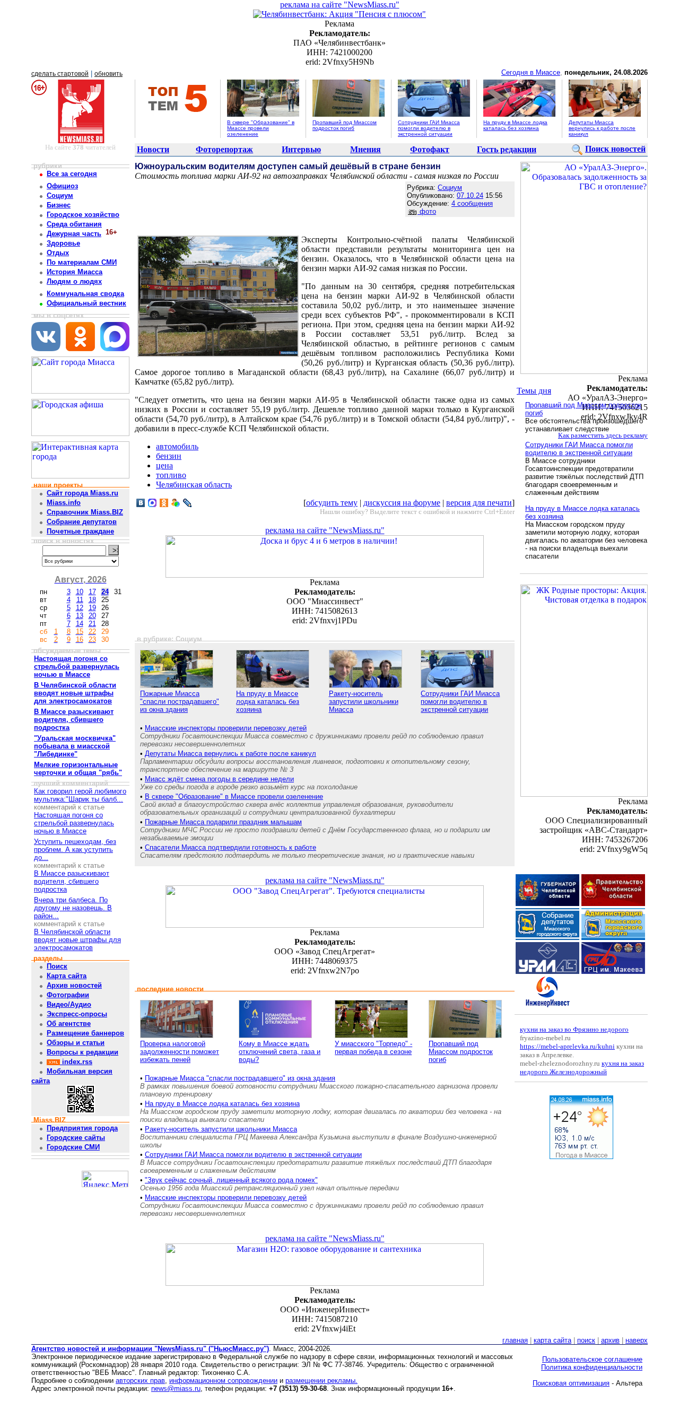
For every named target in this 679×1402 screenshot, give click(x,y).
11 (79, 600)
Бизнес (59, 205)
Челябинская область (194, 484)
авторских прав (140, 1380)
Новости (153, 149)
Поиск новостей (615, 148)
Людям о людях (74, 281)
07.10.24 (470, 195)
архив (610, 1340)
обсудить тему (332, 502)
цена (164, 465)
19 (92, 608)
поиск (586, 1340)
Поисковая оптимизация (571, 1383)
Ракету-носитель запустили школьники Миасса (363, 701)
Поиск (57, 966)
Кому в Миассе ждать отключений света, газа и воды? (279, 1052)
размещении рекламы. (321, 1380)
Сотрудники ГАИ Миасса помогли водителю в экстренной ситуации (429, 128)
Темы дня (534, 390)
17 (92, 592)
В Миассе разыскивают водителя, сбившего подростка (71, 881)
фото (426, 211)
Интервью (301, 149)
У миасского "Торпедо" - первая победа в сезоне (373, 1048)
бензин (168, 455)
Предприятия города (82, 1128)
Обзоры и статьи (76, 1043)
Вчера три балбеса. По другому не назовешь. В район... (73, 908)
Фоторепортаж (224, 149)
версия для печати (479, 502)
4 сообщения (472, 203)
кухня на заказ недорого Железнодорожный (582, 1067)
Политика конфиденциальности (591, 1367)
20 (92, 616)
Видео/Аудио (69, 1004)
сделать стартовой (60, 73)
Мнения (365, 149)
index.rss (76, 1062)
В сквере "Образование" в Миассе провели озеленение (260, 128)
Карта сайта (66, 976)
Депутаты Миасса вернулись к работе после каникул (602, 128)
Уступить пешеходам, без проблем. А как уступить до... (75, 849)
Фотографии (68, 995)
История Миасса (74, 272)
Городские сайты (76, 1138)
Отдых (58, 253)
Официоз (62, 186)
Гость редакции (506, 149)
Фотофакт (429, 149)
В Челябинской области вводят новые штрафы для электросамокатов (77, 940)
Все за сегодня (72, 174)
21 (92, 624)
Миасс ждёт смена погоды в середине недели (219, 779)
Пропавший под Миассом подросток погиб (344, 125)
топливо (171, 475)
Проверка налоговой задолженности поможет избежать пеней (179, 1052)
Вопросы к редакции (82, 1052)
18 (92, 600)
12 (79, 608)
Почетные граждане (80, 531)
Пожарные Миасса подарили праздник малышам (223, 822)
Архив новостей (74, 985)
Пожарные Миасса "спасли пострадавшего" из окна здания (179, 701)
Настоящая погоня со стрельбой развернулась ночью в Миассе (74, 823)
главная (515, 1340)
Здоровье (63, 243)
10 (79, 592)
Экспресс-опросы (77, 1014)
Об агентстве (69, 1023)
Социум (60, 195)
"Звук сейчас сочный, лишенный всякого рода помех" (231, 1180)
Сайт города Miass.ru (82, 493)
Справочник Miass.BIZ (85, 512)
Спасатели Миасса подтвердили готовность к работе (230, 847)
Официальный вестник (86, 303)
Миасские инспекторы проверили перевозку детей (226, 728)
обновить (108, 73)
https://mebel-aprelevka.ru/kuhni (567, 1046)
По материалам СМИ (82, 262)
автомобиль (177, 446)
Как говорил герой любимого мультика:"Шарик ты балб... (80, 795)
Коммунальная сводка (85, 294)
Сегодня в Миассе (530, 72)
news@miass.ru (176, 1388)
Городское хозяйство (83, 215)
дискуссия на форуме (401, 502)
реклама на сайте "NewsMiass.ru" (339, 4)
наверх (636, 1340)
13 (79, 616)
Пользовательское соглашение (592, 1359)
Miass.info (64, 503)
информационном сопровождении (223, 1380)
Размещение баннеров (85, 1033)
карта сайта (552, 1340)
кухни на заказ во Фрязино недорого (574, 1029)
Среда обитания (74, 224)
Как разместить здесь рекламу (603, 435)
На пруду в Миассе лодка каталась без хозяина (515, 125)
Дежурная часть (74, 234)
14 (79, 624)
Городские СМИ (73, 1147)
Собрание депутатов (82, 522)
